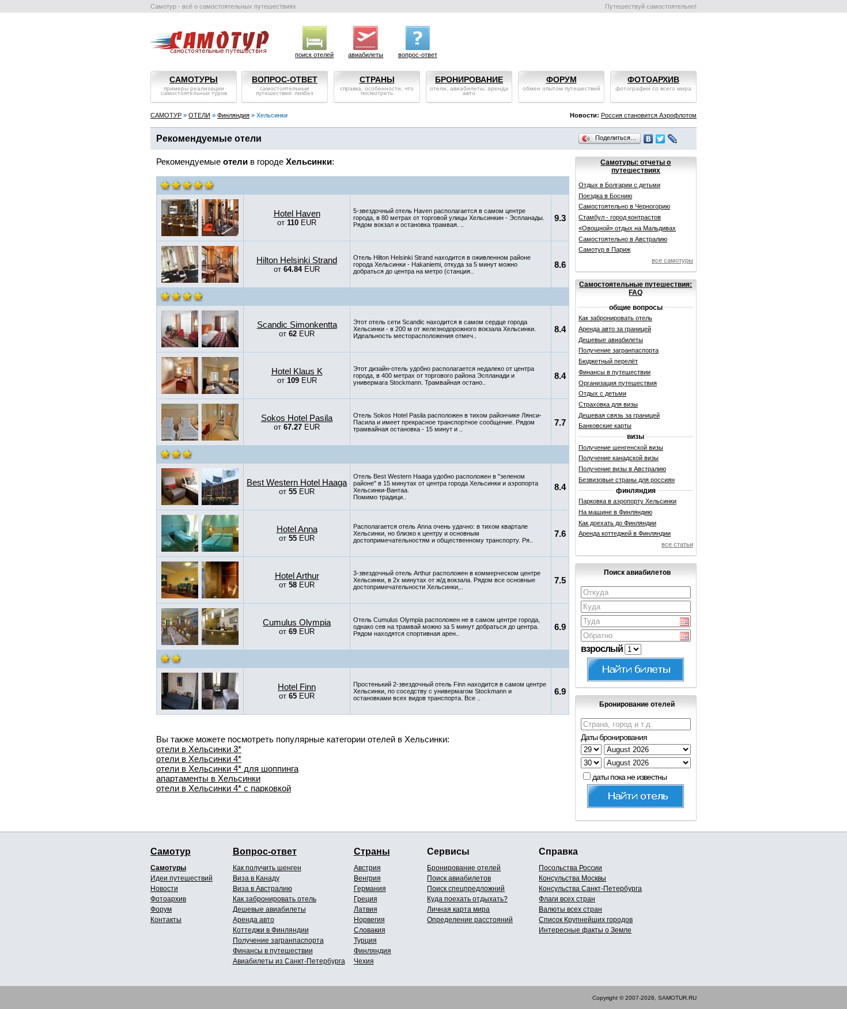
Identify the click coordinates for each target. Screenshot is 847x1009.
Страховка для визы (608, 404)
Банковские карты (605, 425)
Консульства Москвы (572, 878)
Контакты (165, 920)
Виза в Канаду (256, 878)
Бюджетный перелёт (608, 361)
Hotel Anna (297, 529)
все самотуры (672, 260)
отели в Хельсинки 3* (198, 749)
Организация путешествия (617, 383)
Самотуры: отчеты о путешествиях (635, 166)
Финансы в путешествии (614, 372)
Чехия (364, 961)
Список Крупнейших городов (586, 920)
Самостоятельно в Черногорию (624, 206)
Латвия (365, 909)
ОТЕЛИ (199, 115)
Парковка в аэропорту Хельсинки (627, 501)
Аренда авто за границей (614, 328)
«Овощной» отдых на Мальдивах (627, 228)
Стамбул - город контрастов (619, 217)
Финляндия (233, 115)
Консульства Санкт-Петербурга (590, 889)
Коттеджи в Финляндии (271, 930)
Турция (365, 940)
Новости (164, 889)
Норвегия (369, 920)
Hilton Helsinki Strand (296, 260)
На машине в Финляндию (615, 512)
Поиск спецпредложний (466, 889)
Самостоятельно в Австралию (622, 239)
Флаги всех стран (567, 899)
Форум (161, 909)
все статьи (677, 544)
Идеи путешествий (181, 878)
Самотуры (168, 868)
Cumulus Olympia (297, 622)
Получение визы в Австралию (622, 468)
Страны (372, 851)
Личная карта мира (458, 909)
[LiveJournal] (673, 138)
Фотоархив (168, 899)
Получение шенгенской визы (620, 447)
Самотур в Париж (604, 249)
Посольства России (570, 868)
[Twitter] (661, 138)
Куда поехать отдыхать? (467, 899)
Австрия (367, 868)
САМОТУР (165, 115)
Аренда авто (253, 920)
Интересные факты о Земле (585, 930)
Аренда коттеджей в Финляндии (624, 533)
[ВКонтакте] (648, 138)
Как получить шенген (267, 868)
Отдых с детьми (602, 393)
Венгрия (367, 878)
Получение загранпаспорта (618, 350)
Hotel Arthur (297, 576)
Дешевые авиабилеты (610, 339)
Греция (365, 899)
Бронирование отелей (464, 868)
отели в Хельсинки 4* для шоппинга (227, 768)
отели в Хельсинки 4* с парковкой (223, 788)
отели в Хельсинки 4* (198, 759)
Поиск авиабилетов (459, 878)
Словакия (369, 930)
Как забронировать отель (615, 317)
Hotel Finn (297, 687)
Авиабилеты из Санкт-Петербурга (289, 961)
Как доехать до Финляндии (617, 522)
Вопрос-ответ (265, 851)
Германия (370, 889)
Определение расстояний (470, 920)
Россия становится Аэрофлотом (649, 115)
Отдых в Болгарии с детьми (619, 184)
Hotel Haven (297, 213)
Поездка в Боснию (605, 195)
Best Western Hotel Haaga (297, 482)
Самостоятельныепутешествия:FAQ (635, 288)
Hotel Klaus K (297, 371)
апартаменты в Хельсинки (208, 778)
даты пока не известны (629, 777)
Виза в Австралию (262, 889)
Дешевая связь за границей (619, 415)
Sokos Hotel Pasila (296, 418)
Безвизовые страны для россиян (626, 479)
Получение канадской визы (618, 457)
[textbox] (636, 592)
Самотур (170, 851)
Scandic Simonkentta (297, 324)
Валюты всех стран (570, 909)
